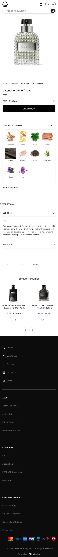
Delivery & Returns (11, 513)
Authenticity (8, 414)
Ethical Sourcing (9, 422)
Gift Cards (7, 480)
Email (9, 380)
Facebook (11, 364)
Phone (10, 347)
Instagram (11, 372)
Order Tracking (9, 505)
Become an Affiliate (11, 430)
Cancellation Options (12, 522)
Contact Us (7, 530)
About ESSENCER (10, 405)
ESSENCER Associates (12, 472)
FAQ (4, 455)
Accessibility (8, 463)
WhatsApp (12, 356)
